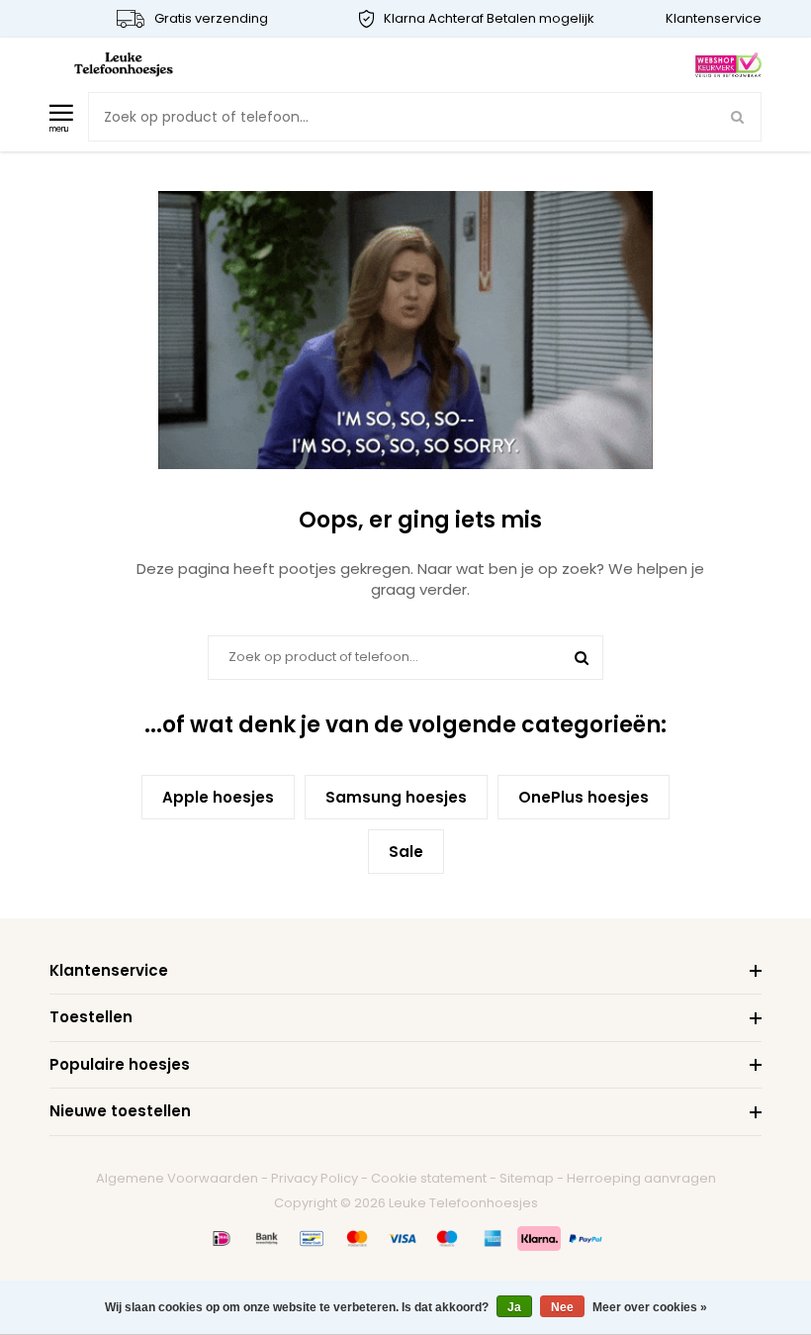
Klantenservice (714, 18)
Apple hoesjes (218, 797)
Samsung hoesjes (396, 797)
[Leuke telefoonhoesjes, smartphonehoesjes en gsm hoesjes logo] (123, 63)
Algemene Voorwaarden (177, 1178)
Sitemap (526, 1178)
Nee (562, 1307)
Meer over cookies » (649, 1307)
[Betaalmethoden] (221, 1238)
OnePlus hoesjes (583, 797)
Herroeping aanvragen (641, 1178)
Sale (406, 851)
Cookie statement (429, 1178)
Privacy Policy (314, 1178)
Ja (514, 1307)
